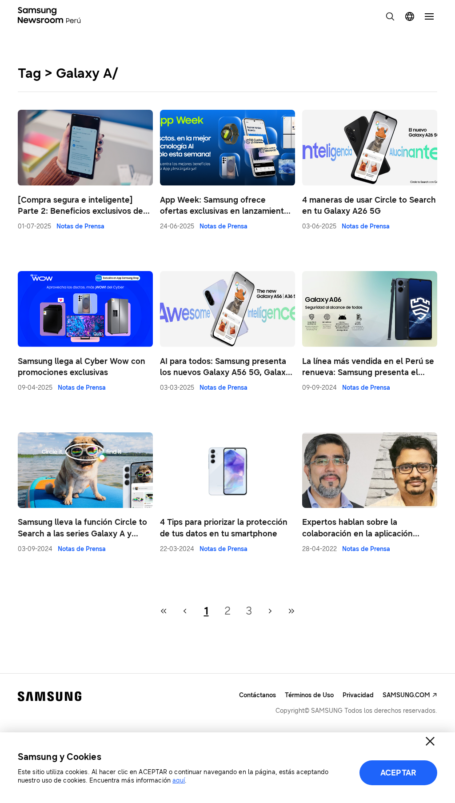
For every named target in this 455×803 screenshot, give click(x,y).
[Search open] (390, 16)
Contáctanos (257, 695)
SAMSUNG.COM (406, 695)
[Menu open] (429, 16)
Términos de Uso (309, 695)
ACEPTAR (398, 773)
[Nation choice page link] (410, 16)
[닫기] (430, 741)
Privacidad (358, 695)
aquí (178, 780)
